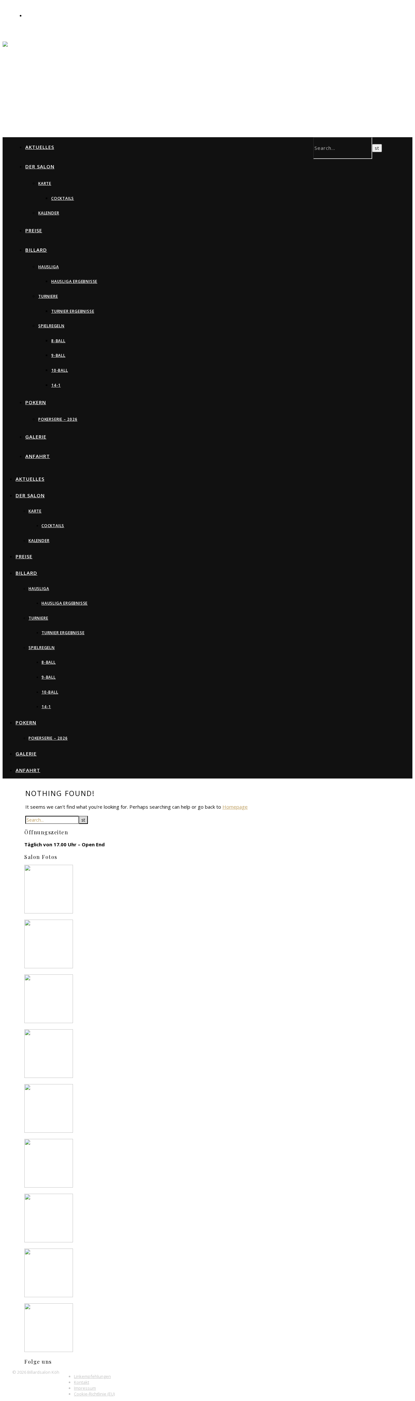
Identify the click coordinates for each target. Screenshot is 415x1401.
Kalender (48, 213)
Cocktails (62, 198)
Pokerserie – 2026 (57, 419)
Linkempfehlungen (92, 1376)
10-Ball (59, 370)
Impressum (85, 1388)
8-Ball (58, 341)
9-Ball (58, 355)
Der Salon (39, 166)
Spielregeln (51, 326)
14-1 (56, 385)
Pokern (35, 402)
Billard (36, 250)
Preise (33, 230)
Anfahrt (37, 456)
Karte (44, 183)
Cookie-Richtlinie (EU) (94, 1394)
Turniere (48, 296)
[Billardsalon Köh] (133, 58)
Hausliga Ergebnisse (74, 281)
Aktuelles (39, 147)
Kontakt (81, 1382)
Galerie (35, 436)
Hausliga (48, 267)
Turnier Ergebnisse (72, 311)
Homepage (235, 806)
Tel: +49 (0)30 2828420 (50, 15)
